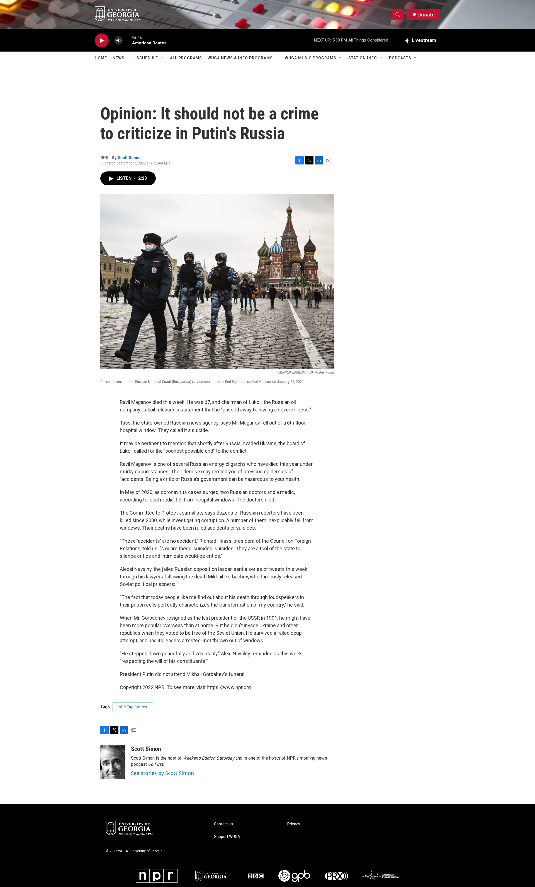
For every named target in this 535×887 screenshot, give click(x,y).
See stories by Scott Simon (162, 773)
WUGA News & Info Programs (240, 58)
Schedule (147, 58)
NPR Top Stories (132, 707)
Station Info (362, 58)
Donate (426, 15)
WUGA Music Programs (310, 58)
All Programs (186, 58)
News (119, 58)
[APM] (380, 876)
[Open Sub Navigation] (129, 58)
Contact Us (223, 824)
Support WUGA (227, 837)
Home (101, 58)
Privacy (293, 824)
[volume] (118, 40)
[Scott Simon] (112, 762)
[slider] (127, 40)
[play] (101, 40)
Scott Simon (129, 157)
